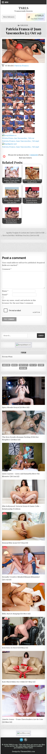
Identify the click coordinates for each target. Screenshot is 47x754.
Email (5, 295)
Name (5, 291)
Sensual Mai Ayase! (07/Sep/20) (15, 543)
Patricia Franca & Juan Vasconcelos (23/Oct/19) (23, 31)
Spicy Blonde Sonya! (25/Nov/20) (15, 407)
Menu (6, 2)
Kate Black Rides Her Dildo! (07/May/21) (18, 682)
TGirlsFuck (24, 25)
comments (33, 155)
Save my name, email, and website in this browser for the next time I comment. (19, 301)
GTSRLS (39, 16)
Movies (14, 365)
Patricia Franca (21, 66)
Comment (6, 269)
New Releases (8, 17)
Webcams (23, 368)
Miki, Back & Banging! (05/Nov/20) (16, 614)
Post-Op (33, 365)
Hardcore (6, 365)
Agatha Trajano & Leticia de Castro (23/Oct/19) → (26, 233)
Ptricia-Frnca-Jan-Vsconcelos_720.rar (18, 138)
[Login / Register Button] (21, 739)
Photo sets (23, 365)
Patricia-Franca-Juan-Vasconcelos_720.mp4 (20, 141)
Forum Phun (7, 357)
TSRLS (23, 8)
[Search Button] (25, 739)
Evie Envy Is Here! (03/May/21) (15, 648)
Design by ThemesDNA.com (23, 751)
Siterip (40, 365)
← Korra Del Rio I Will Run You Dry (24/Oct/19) (20, 235)
